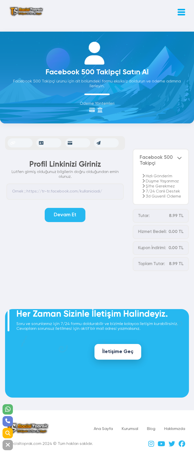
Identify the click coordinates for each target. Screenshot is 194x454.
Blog (151, 429)
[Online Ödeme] (93, 111)
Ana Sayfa (103, 429)
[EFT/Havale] (101, 111)
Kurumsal (130, 429)
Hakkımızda (174, 429)
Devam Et (65, 215)
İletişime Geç (117, 351)
